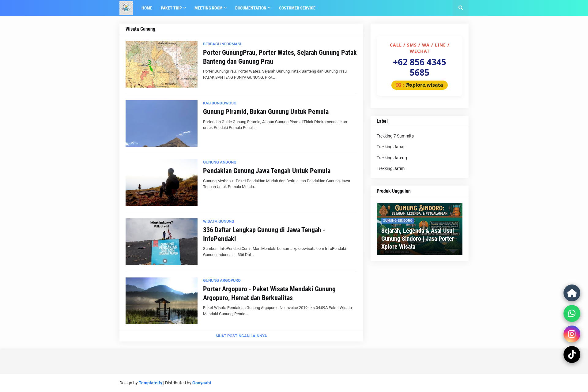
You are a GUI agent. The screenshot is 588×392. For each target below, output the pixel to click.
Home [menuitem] (146, 8)
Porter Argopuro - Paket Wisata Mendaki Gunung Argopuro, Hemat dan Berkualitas (269, 293)
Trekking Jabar (391, 146)
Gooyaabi (201, 382)
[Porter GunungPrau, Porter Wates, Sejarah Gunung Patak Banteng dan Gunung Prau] (162, 64)
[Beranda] (572, 293)
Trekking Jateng (392, 157)
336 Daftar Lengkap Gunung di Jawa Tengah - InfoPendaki (264, 234)
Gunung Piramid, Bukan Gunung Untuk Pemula (266, 111)
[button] (461, 8)
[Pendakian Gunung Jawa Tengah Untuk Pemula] (162, 182)
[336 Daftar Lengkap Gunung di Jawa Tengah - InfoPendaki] (162, 241)
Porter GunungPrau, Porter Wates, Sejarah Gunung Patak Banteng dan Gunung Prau (280, 57)
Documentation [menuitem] (250, 8)
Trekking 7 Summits (395, 136)
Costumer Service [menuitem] (297, 8)
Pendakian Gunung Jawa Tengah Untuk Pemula (266, 171)
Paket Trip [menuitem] (171, 8)
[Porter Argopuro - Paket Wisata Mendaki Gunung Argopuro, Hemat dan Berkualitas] (162, 300)
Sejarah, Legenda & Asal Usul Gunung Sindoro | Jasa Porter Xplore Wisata (417, 238)
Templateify (150, 382)
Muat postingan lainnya (241, 336)
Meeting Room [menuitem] (208, 8)
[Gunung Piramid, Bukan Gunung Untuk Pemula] (162, 123)
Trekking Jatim (391, 168)
